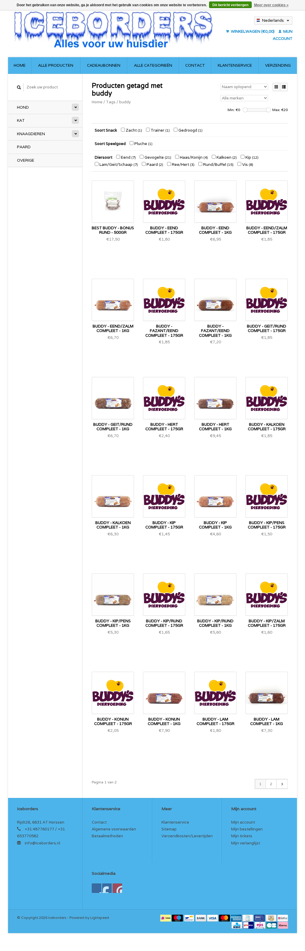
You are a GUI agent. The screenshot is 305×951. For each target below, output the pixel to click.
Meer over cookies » (271, 5)
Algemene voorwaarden (114, 829)
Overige (25, 160)
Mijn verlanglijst (245, 843)
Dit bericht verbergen (230, 5)
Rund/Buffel (218, 164)
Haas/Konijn (193, 157)
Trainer (160, 130)
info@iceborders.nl (42, 843)
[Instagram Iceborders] (117, 888)
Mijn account (243, 822)
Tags (111, 102)
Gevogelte (157, 157)
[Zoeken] (19, 87)
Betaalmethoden (107, 835)
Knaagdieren (31, 133)
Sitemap (169, 829)
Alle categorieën (153, 65)
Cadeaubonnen (103, 65)
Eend (128, 157)
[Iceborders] (113, 29)
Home (20, 65)
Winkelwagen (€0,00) (253, 31)
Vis (247, 164)
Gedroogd (190, 130)
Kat (21, 120)
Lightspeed (99, 917)
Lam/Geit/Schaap (118, 164)
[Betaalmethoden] (166, 917)
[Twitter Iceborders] (107, 888)
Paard (24, 146)
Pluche (142, 143)
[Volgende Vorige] (281, 784)
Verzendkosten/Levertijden (187, 835)
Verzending (278, 65)
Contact (195, 65)
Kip (252, 157)
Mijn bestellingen (247, 829)
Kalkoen (226, 157)
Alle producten (55, 65)
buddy (125, 102)
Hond (23, 107)
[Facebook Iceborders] (96, 888)
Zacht (133, 130)
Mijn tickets (241, 835)
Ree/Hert (182, 164)
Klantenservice (235, 65)
